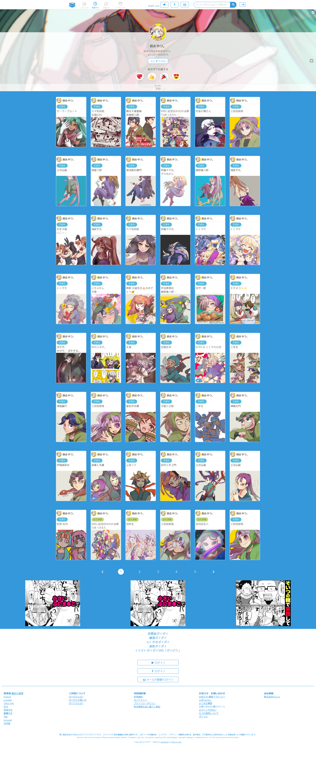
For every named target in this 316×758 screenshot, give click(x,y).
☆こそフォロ (158, 61)
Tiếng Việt (9, 703)
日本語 (7, 723)
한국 (6, 706)
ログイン (159, 662)
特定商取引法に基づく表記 (147, 706)
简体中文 (8, 709)
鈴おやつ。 (158, 46)
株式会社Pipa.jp (272, 696)
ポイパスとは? (76, 703)
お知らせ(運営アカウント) (212, 696)
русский (8, 720)
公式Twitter (205, 700)
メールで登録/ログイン (160, 679)
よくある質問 (205, 703)
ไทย (5, 716)
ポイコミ (203, 716)
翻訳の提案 (17, 693)
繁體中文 (8, 713)
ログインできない (208, 709)
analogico (164, 742)
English (7, 696)
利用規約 (138, 696)
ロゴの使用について (209, 713)
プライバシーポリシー (145, 703)
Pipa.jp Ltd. (177, 742)
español (8, 700)
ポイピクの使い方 (77, 700)
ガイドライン (140, 700)
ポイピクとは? (76, 696)
